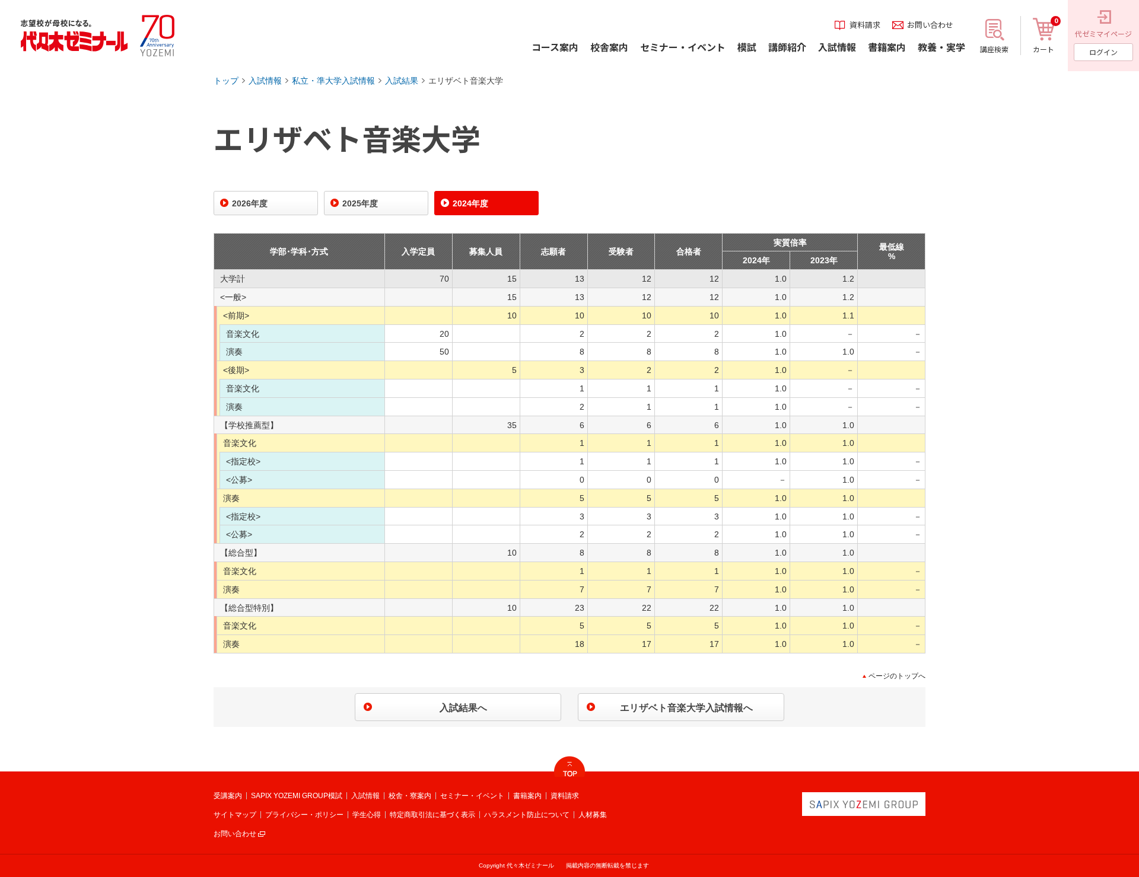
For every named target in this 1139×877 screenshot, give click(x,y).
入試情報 (265, 80)
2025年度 (360, 203)
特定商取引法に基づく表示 (432, 815)
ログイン (1103, 52)
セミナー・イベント (472, 796)
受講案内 (228, 796)
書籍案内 (527, 796)
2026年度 (250, 203)
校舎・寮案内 (410, 796)
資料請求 (565, 796)
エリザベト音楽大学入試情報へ (686, 708)
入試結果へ (463, 708)
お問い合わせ (235, 834)
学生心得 (366, 815)
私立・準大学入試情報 (333, 80)
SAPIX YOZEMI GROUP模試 (296, 796)
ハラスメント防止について (527, 815)
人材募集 (592, 815)
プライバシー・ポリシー (304, 815)
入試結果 (401, 80)
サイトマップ (235, 815)
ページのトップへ (896, 676)
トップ (226, 80)
